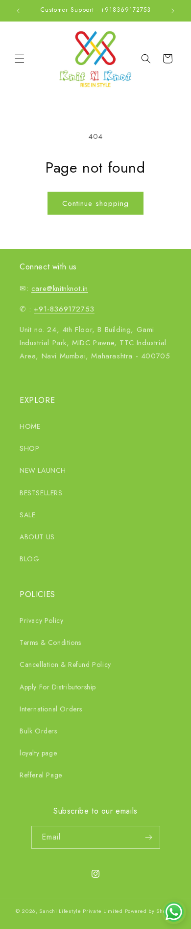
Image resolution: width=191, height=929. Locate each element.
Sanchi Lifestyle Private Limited (80, 911)
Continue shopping (95, 203)
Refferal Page (41, 775)
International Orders (51, 709)
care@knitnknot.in (59, 288)
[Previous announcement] (18, 11)
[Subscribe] (149, 837)
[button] (19, 58)
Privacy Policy (41, 620)
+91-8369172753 (64, 309)
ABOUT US (37, 537)
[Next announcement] (173, 11)
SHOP (29, 448)
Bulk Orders (38, 731)
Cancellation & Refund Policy (65, 664)
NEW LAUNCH (43, 470)
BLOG (29, 559)
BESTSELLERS (41, 493)
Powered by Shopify (150, 911)
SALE (27, 515)
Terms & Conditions (50, 642)
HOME (30, 426)
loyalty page (38, 753)
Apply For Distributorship (58, 687)
